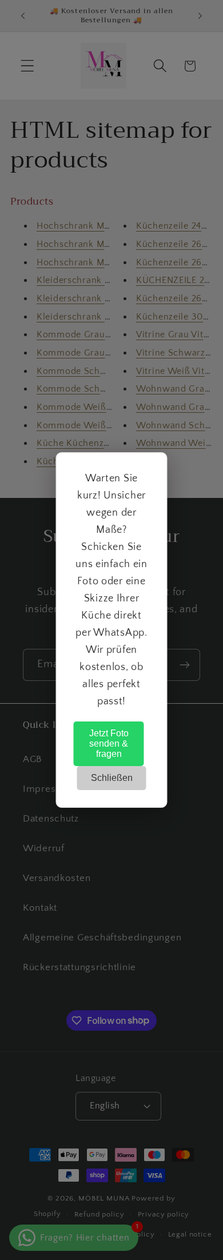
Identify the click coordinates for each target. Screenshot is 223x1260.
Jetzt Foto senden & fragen (109, 743)
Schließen (112, 778)
